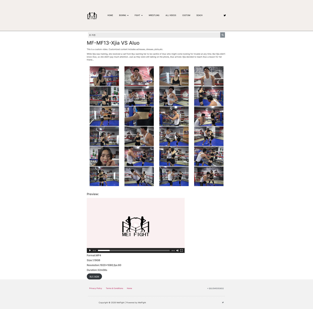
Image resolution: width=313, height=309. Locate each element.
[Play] (90, 250)
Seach (199, 15)
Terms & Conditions (114, 288)
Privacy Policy (95, 288)
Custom (186, 15)
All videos (171, 15)
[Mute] (177, 250)
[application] (136, 225)
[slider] (134, 250)
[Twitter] (225, 15)
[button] (136, 225)
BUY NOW (94, 276)
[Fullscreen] (181, 250)
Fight (137, 15)
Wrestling (154, 15)
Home (110, 15)
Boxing (122, 15)
